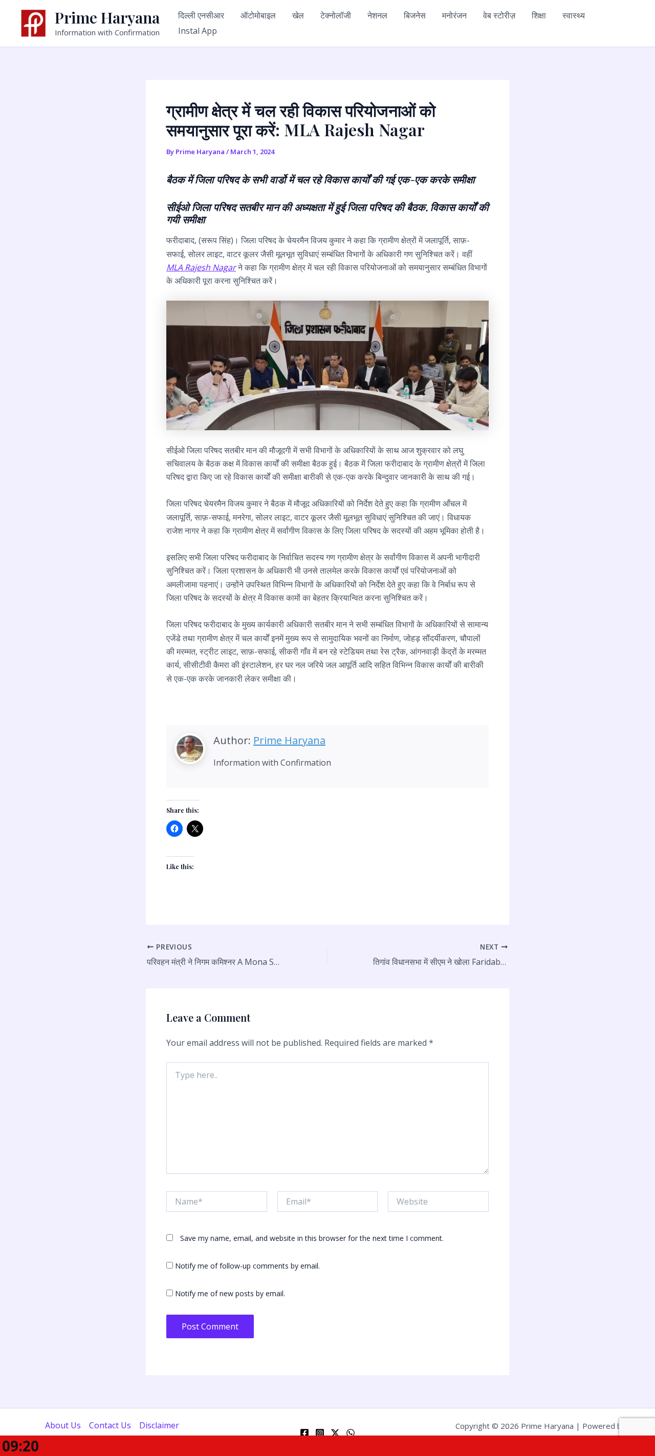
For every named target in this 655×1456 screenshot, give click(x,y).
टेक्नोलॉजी (335, 15)
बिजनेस (415, 15)
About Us (63, 1425)
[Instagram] (319, 1433)
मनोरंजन (454, 15)
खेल (298, 15)
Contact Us (110, 1425)
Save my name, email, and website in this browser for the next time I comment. (312, 1238)
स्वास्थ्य (573, 15)
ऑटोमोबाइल (258, 15)
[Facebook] (304, 1433)
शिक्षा (539, 15)
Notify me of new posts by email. (230, 1293)
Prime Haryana (107, 17)
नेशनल (377, 15)
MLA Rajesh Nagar (201, 267)
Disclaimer (159, 1425)
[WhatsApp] (350, 1433)
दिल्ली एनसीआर (201, 15)
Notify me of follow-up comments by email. (247, 1266)
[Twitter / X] (335, 1433)
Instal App (197, 30)
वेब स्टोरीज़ (499, 15)
